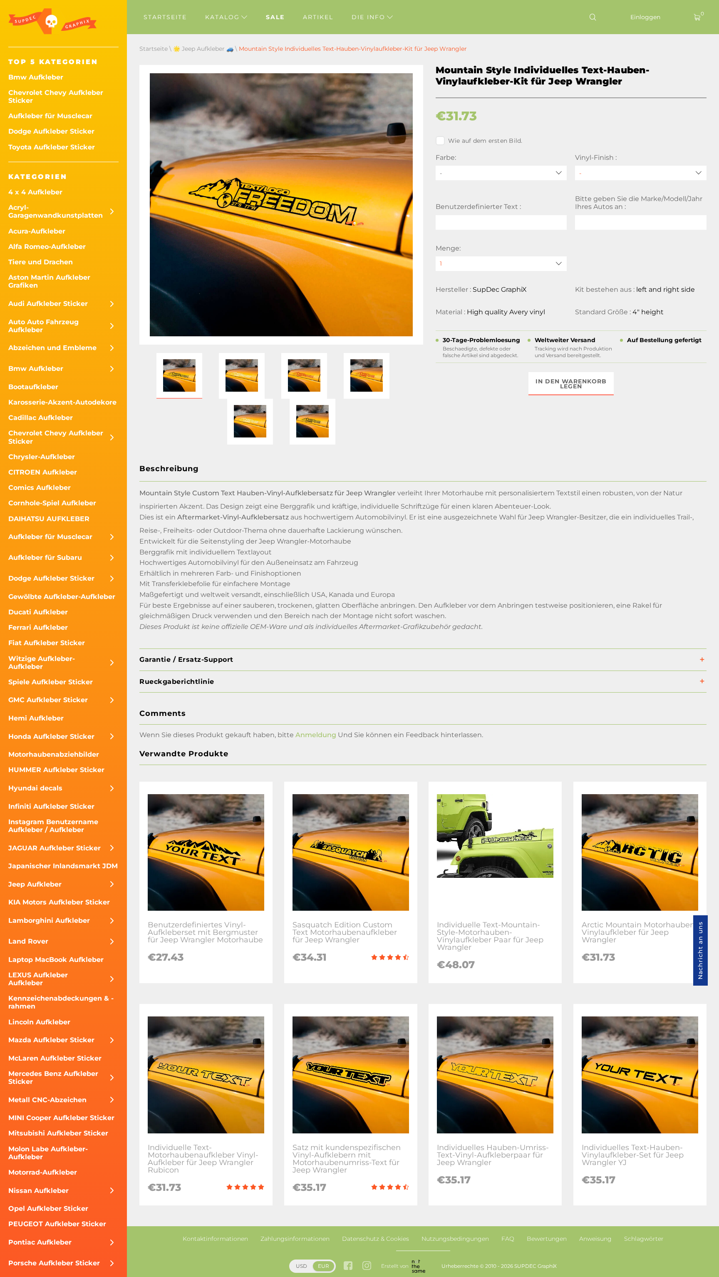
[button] (179, 376)
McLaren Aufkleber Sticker (55, 1058)
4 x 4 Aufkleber (35, 192)
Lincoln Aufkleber (39, 1022)
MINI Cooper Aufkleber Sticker (61, 1118)
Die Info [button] (370, 17)
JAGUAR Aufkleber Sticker (54, 848)
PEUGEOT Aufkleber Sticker (57, 1224)
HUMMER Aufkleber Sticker (56, 770)
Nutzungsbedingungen (455, 1238)
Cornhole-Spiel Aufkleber (52, 503)
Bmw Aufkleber (35, 77)
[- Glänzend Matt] (641, 173)
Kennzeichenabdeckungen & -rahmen (61, 1002)
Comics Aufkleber (39, 488)
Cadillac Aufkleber (40, 418)
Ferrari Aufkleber (38, 627)
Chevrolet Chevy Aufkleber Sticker (55, 96)
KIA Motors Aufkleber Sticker (59, 902)
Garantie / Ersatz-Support (186, 659)
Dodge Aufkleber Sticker (51, 131)
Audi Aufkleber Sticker (48, 304)
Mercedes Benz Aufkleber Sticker (53, 1078)
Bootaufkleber (33, 387)
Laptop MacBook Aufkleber (56, 960)
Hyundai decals (35, 788)
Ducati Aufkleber (38, 612)
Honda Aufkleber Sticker (51, 736)
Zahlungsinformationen (295, 1238)
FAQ (507, 1238)
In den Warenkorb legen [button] (571, 384)
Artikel (318, 17)
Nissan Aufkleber (38, 1191)
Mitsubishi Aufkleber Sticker (58, 1133)
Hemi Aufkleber (36, 718)
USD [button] (301, 1266)
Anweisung (595, 1238)
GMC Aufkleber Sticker (48, 700)
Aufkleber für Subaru (45, 557)
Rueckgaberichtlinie (176, 682)
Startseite (165, 17)
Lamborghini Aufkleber (49, 920)
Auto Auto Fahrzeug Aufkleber (43, 326)
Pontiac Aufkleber (40, 1242)
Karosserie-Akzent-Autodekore (62, 402)
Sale (275, 17)
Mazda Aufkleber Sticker (51, 1040)
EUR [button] (323, 1266)
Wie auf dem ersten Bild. (485, 140)
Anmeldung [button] (315, 735)
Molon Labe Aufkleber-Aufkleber (48, 1153)
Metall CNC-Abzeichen (47, 1100)
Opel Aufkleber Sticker (48, 1208)
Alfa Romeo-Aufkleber (47, 247)
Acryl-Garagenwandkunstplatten (55, 211)
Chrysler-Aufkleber (41, 457)
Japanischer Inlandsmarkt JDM (63, 866)
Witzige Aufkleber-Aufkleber (41, 663)
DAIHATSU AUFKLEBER (48, 519)
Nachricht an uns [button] (700, 950)
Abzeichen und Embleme (52, 348)
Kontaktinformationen (215, 1238)
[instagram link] (366, 1266)
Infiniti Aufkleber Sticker (51, 806)
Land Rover (28, 941)
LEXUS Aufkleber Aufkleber (38, 979)
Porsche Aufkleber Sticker (54, 1263)
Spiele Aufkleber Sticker (50, 682)
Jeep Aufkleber (35, 884)
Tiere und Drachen (40, 262)
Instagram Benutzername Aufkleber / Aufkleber (53, 826)
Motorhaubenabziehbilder (53, 754)
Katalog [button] (223, 17)
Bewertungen (547, 1238)
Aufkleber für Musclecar (50, 116)
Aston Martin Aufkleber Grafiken (49, 281)
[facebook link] (348, 1266)
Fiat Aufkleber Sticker (46, 643)
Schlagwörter (644, 1238)
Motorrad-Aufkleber (42, 1172)
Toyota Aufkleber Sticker (51, 147)
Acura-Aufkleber (36, 231)
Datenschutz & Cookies (375, 1238)
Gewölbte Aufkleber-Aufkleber (61, 597)
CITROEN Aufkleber (42, 472)
